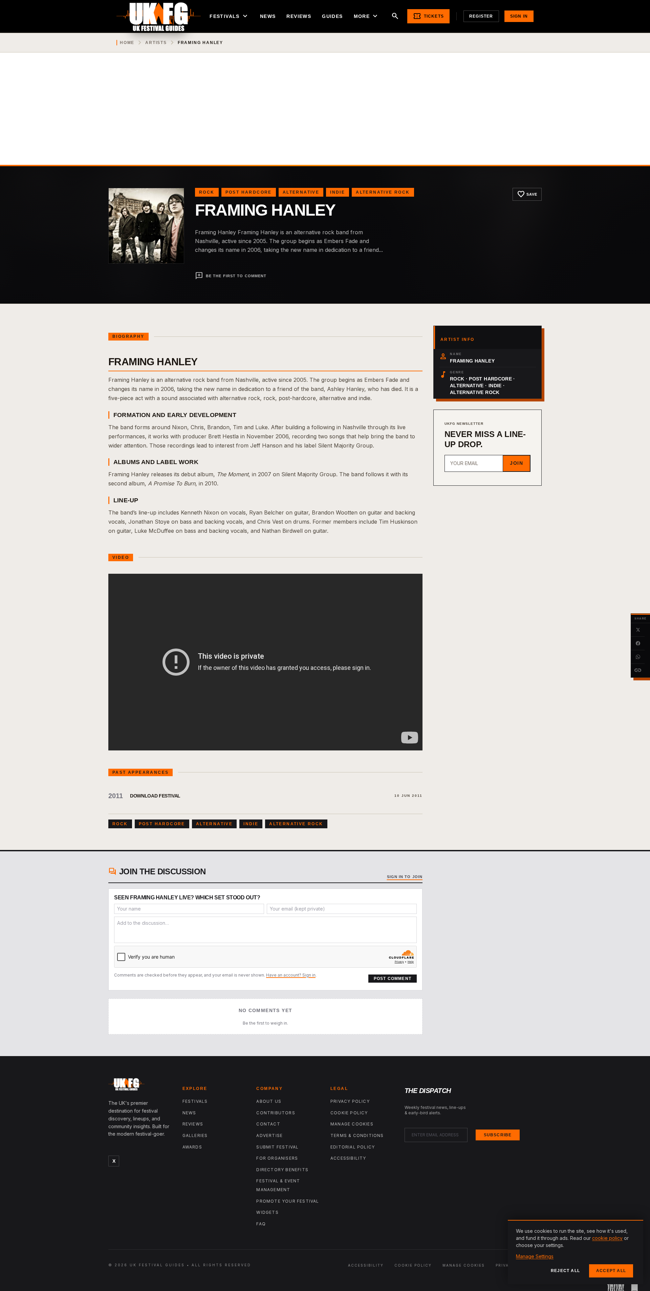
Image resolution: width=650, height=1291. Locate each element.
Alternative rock (383, 192)
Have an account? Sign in (291, 975)
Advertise (269, 1135)
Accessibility (348, 1158)
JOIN (516, 463)
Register (481, 16)
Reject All (565, 1270)
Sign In (519, 16)
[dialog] (575, 1252)
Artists (156, 42)
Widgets (267, 1212)
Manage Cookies (351, 1123)
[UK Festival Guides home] (140, 1086)
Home (127, 42)
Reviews (298, 16)
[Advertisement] (325, 114)
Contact (268, 1123)
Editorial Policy (352, 1147)
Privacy (505, 1265)
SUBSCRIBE (498, 1135)
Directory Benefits (282, 1169)
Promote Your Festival (287, 1201)
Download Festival (155, 795)
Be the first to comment (230, 276)
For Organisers (277, 1158)
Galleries (195, 1135)
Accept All (611, 1270)
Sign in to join (405, 877)
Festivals (229, 16)
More (367, 16)
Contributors (275, 1112)
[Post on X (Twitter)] (638, 630)
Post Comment (392, 978)
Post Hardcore (248, 192)
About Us (268, 1101)
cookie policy (607, 1238)
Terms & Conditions (357, 1135)
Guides (332, 16)
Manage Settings (535, 1256)
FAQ (261, 1223)
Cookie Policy (349, 1112)
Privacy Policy (350, 1101)
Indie (337, 192)
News (268, 16)
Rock (207, 192)
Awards (192, 1147)
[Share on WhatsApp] (638, 657)
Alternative (301, 192)
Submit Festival (277, 1147)
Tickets (428, 16)
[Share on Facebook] (638, 643)
